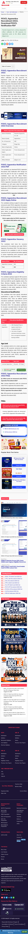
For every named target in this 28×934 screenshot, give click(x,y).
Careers (21, 840)
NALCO (3, 776)
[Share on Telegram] (5, 44)
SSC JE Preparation (6, 816)
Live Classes (4, 852)
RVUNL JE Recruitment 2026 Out (13, 589)
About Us (19, 835)
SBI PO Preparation (6, 808)
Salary (16, 740)
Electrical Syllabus (5, 745)
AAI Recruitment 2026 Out (11, 432)
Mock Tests (3, 849)
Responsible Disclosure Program (10, 922)
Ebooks (3, 856)
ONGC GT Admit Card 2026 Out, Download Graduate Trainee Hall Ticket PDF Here (13, 695)
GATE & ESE (4, 835)
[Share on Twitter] (12, 44)
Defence (19, 819)
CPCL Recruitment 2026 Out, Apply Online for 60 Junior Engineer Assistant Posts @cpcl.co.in (14, 713)
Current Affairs (23, 791)
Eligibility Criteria (5, 760)
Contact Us (19, 837)
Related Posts (5, 498)
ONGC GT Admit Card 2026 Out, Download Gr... (12, 536)
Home (2, 12)
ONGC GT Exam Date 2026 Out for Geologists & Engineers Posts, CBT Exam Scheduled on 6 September (14, 701)
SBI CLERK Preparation (4, 811)
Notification (3, 735)
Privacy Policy (5, 926)
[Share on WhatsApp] (2, 44)
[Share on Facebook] (10, 44)
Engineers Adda (5, 791)
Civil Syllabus (4, 742)
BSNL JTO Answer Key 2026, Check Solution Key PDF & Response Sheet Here (14, 689)
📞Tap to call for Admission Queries (14, 234)
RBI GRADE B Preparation (4, 825)
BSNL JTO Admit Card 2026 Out (13, 576)
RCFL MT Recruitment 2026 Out (13, 587)
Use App (24, 2)
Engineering (20, 821)
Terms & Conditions (19, 924)
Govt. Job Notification (12, 12)
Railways (19, 814)
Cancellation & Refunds (7, 924)
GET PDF (24, 931)
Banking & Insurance (22, 808)
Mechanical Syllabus (6, 740)
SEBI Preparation (5, 814)
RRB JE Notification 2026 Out (12, 593)
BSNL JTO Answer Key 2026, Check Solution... (12, 517)
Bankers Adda (18, 786)
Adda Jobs (3, 793)
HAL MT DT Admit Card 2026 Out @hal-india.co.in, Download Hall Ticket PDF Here (13, 707)
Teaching (19, 816)
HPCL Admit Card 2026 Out (12, 582)
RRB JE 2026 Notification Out (12, 428)
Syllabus (3, 738)
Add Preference (21, 370)
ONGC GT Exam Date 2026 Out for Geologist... (12, 555)
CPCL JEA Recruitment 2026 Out (13, 578)
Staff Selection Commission (20, 811)
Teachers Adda (18, 784)
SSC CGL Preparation (4, 819)
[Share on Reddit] (7, 44)
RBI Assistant (4, 822)
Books (2, 859)
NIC (2, 771)
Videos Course (4, 854)
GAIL (2, 774)
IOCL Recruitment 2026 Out (12, 580)
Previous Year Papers (20, 742)
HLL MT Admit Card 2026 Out (12, 585)
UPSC (18, 823)
